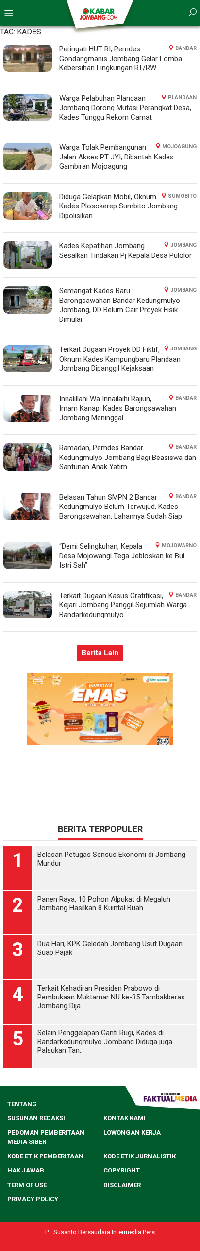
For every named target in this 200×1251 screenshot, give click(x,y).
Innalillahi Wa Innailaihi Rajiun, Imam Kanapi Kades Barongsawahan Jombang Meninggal (117, 408)
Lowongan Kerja (132, 1132)
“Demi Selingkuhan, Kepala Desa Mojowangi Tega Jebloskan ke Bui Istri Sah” (121, 556)
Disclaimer (122, 1184)
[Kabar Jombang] (99, 13)
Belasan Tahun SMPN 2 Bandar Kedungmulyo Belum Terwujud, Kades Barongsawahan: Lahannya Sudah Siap (120, 507)
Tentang (22, 1104)
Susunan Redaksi (36, 1118)
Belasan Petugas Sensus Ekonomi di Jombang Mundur (111, 859)
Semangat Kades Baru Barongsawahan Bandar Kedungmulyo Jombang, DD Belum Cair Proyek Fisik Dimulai (119, 305)
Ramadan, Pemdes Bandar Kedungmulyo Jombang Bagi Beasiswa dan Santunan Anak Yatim (127, 457)
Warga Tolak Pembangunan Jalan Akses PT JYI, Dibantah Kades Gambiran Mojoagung (116, 157)
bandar (186, 48)
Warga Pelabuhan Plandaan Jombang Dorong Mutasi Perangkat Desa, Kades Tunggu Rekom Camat (125, 108)
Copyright (121, 1170)
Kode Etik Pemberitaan (45, 1156)
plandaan (182, 98)
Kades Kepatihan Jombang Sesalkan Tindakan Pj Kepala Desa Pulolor (125, 250)
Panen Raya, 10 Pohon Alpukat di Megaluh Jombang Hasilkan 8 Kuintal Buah (103, 903)
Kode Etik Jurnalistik (139, 1156)
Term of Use (27, 1184)
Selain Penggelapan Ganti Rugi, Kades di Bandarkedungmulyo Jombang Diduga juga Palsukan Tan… (104, 1042)
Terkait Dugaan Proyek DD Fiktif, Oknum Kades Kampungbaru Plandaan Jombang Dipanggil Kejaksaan (120, 359)
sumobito (182, 196)
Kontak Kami (124, 1118)
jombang (183, 245)
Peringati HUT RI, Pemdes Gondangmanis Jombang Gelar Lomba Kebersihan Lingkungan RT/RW (120, 58)
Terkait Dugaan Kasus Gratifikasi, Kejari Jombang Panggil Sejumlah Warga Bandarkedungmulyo (123, 605)
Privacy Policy (32, 1199)
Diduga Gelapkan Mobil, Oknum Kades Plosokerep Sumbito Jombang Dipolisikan (118, 206)
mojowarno (179, 545)
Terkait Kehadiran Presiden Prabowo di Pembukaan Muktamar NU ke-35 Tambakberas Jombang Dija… (111, 997)
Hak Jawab (25, 1170)
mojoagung (179, 146)
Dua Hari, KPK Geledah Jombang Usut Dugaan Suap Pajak (110, 948)
